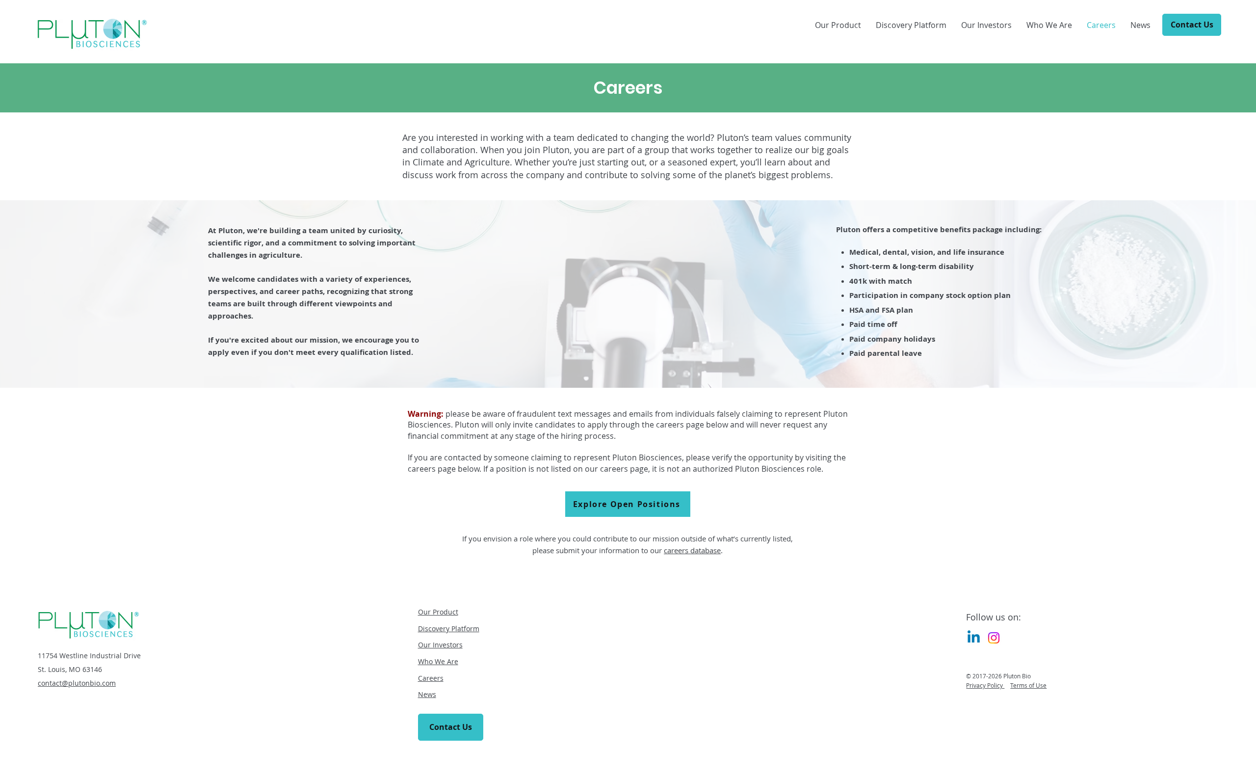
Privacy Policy (985, 685)
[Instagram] (993, 637)
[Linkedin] (973, 637)
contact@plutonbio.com (77, 683)
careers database (692, 550)
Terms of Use (1028, 685)
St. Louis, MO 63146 (70, 669)
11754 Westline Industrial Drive (89, 655)
